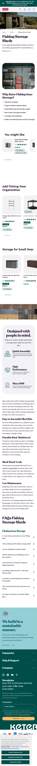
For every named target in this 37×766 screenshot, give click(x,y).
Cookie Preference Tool (15, 752)
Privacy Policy (9, 712)
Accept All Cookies (15, 762)
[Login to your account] (25, 9)
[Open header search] (20, 9)
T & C (21, 5)
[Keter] (5, 9)
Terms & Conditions (24, 714)
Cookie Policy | (15, 746)
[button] (18, 713)
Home (4, 32)
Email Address (7, 702)
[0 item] (29, 9)
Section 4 (10, 714)
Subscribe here (10, 1)
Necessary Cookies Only (15, 757)
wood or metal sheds (9, 468)
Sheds (12, 32)
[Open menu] (34, 9)
